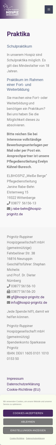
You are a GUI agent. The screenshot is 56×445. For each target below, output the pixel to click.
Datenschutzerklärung (35, 438)
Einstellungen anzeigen (28, 430)
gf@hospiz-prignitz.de (27, 297)
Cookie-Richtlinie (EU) (23, 389)
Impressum (15, 379)
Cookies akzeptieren (28, 413)
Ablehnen (28, 421)
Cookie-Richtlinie (17, 438)
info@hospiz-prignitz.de (29, 302)
